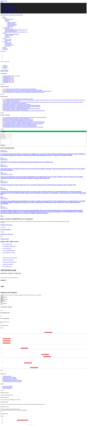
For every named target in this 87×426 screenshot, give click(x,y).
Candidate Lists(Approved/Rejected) (12, 34)
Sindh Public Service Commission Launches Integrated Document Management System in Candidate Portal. (26, 162)
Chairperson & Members (12, 24)
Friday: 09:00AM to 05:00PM (9, 10)
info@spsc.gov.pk (3, 0)
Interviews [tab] (5, 65)
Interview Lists (8, 37)
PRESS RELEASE (4, 151)
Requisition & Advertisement (6, 224)
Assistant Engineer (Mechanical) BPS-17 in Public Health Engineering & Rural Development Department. (24, 110)
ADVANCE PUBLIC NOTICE (6, 174)
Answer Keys (7, 45)
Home (4, 16)
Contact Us (5, 48)
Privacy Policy (24, 410)
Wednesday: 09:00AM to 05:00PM (10, 8)
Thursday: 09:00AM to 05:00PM (10, 9)
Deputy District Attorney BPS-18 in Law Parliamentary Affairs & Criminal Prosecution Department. (21, 105)
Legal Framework (6, 27)
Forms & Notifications (9, 44)
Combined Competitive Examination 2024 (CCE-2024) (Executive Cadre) (18, 98)
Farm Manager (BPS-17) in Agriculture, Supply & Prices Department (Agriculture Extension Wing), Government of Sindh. (27, 91)
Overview (5, 18)
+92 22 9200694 (3, 297)
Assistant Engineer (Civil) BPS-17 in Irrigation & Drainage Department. (16, 107)
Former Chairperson (11, 25)
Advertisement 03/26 (8, 76)
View (1, 157)
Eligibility (5, 33)
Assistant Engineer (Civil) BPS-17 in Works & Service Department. (15, 109)
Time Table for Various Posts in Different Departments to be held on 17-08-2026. (18, 119)
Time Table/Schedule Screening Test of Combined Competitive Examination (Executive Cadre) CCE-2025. (23, 123)
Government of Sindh (7, 376)
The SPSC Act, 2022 (9, 28)
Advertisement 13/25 (8, 80)
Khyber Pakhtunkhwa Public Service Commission (12, 380)
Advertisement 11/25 (8, 82)
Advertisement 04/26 (11, 75)
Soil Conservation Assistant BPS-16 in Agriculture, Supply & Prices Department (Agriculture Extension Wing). (25, 117)
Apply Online (5, 49)
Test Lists (7, 36)
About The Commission (12, 22)
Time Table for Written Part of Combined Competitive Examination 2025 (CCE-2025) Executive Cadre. (23, 122)
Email (7, 387)
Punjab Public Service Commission (9, 378)
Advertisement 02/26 (8, 77)
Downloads (5, 41)
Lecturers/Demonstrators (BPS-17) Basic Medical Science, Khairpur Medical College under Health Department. (24, 92)
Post (7, 388)
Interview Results (8, 39)
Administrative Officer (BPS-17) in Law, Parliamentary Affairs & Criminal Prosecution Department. (22, 90)
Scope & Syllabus (8, 42)
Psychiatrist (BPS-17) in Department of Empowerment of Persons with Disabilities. (19, 88)
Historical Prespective (9, 19)
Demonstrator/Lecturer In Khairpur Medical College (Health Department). (16, 118)
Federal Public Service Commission (9, 377)
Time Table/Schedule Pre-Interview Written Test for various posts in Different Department (19, 124)
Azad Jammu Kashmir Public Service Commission (12, 381)
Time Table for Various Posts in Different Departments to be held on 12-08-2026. (18, 120)
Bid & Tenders (8, 43)
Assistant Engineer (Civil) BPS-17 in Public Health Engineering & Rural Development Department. (21, 108)
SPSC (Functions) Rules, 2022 (11, 30)
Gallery (4, 46)
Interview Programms (9, 35)
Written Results (8, 40)
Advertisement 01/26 (8, 79)
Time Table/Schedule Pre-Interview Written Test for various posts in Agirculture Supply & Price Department (23, 127)
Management (10, 26)
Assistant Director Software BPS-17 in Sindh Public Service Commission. (16, 104)
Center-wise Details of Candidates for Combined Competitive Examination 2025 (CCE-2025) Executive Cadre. (24, 121)
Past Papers (5, 68)
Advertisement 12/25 (8, 81)
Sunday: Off (6, 12)
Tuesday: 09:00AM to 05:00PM (10, 7)
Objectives (7, 20)
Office (7, 386)
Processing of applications (5, 229)
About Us (7, 21)
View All (2, 84)
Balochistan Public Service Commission (10, 379)
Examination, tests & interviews (6, 234)
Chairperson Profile (11, 23)
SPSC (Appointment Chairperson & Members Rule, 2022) (16, 29)
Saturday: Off (6, 11)
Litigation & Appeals (4, 238)
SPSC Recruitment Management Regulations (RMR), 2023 (16, 31)
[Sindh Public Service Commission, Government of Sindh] (11, 14)
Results (4, 38)
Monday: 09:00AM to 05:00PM (10, 6)
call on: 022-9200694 (5, 3)
